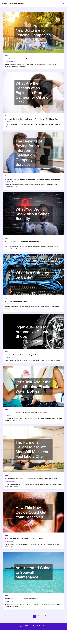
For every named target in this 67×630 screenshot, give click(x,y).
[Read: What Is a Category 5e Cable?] (33, 275)
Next (61, 616)
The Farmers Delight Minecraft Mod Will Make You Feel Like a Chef (31, 478)
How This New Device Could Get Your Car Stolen (24, 538)
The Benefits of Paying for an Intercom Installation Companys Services (32, 179)
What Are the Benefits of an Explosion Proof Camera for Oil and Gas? (32, 119)
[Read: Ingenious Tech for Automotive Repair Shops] (33, 331)
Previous (7, 616)
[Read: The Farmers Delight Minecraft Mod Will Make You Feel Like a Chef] (33, 449)
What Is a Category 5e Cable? (16, 301)
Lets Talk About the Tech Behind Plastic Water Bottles (26, 413)
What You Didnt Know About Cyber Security (22, 241)
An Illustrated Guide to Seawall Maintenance (22, 599)
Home (6, 55)
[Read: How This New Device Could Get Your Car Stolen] (33, 512)
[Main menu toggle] (63, 3)
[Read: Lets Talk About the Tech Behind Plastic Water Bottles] (33, 386)
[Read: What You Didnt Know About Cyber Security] (33, 214)
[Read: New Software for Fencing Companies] (33, 32)
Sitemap (45, 626)
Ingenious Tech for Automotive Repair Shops (22, 355)
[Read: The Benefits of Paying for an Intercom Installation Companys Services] (33, 152)
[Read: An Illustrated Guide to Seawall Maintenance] (33, 572)
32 (45, 616)
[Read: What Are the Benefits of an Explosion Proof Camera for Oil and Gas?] (33, 92)
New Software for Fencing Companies (19, 59)
